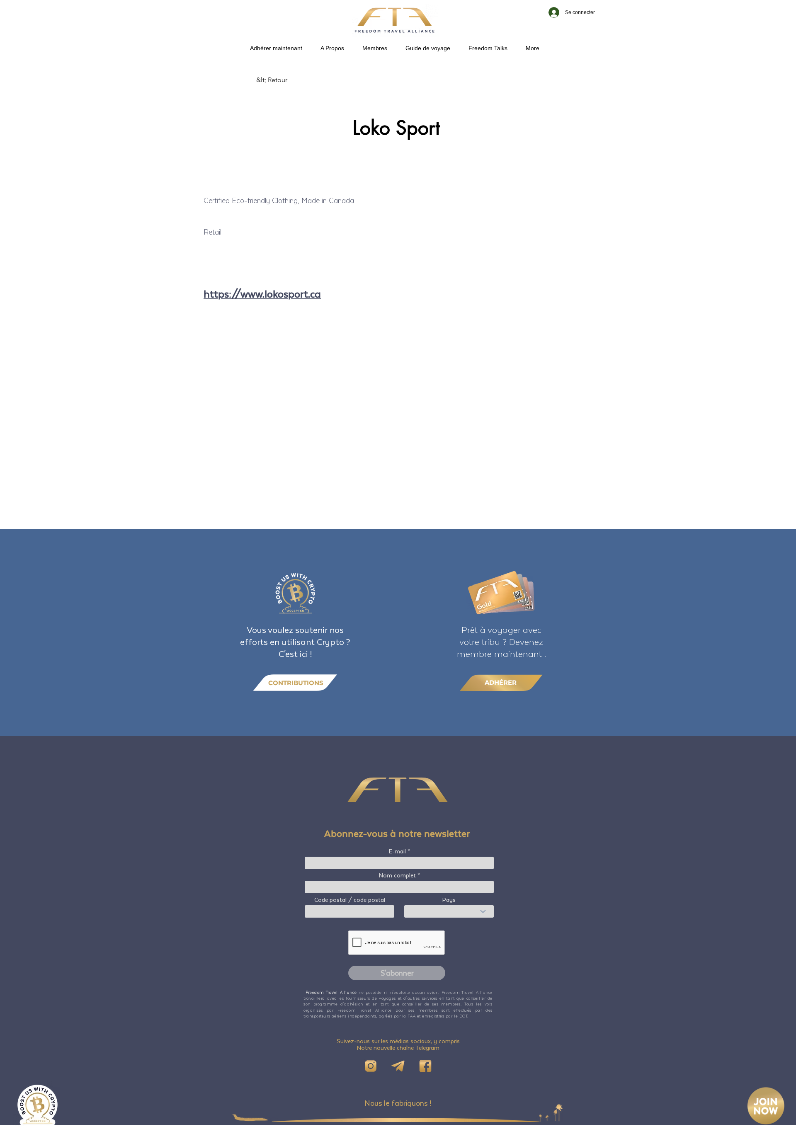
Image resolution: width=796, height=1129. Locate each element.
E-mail (397, 851)
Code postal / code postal (349, 899)
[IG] (370, 1066)
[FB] (425, 1066)
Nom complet (397, 875)
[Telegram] (398, 1066)
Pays (449, 899)
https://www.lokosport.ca (262, 294)
